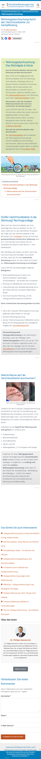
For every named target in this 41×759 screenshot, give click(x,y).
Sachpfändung (8, 349)
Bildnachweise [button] (20, 669)
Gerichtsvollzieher (16, 135)
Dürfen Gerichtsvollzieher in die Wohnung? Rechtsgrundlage (20, 186)
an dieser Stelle (29, 149)
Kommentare (17, 38)
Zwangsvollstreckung (30, 11)
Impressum (10, 747)
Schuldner (18, 236)
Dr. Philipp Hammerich (10, 29)
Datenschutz (21, 747)
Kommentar (6, 696)
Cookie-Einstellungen (29, 750)
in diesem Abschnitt (13, 126)
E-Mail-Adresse (7, 725)
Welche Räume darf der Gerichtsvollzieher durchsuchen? (22, 192)
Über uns (30, 747)
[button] (2, 38)
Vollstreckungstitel (21, 98)
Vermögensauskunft (20, 326)
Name (4, 715)
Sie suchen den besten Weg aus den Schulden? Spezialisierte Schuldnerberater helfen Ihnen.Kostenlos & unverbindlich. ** (20, 754)
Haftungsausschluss (12, 750)
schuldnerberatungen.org (10, 11)
